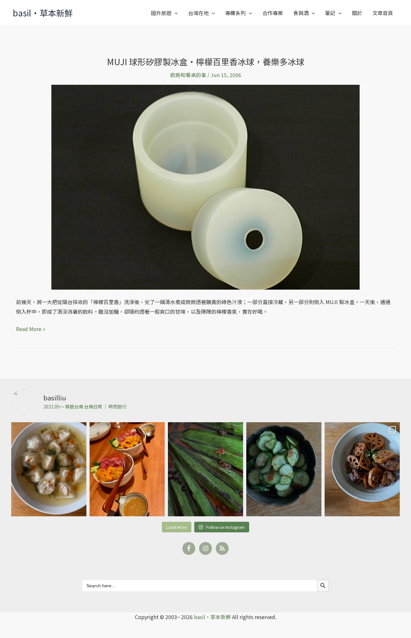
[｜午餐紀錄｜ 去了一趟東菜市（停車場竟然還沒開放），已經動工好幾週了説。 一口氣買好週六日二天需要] (48, 469)
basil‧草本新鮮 (43, 13)
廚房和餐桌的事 (188, 75)
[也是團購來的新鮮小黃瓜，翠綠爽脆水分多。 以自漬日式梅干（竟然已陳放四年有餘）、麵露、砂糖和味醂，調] (283, 469)
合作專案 (272, 13)
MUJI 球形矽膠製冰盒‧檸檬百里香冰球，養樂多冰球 (205, 61)
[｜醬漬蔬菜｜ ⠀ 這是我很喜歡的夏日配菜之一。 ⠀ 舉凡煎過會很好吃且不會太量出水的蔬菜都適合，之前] (205, 469)
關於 (357, 13)
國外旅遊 (161, 13)
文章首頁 (382, 13)
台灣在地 (198, 13)
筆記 (330, 13)
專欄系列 (235, 13)
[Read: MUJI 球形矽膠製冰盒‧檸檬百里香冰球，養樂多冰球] (205, 186)
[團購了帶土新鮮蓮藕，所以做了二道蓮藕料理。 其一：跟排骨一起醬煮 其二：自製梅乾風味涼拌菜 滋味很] (362, 469)
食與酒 (301, 13)
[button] (174, 13)
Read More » (30, 328)
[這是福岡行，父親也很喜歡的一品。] (127, 469)
